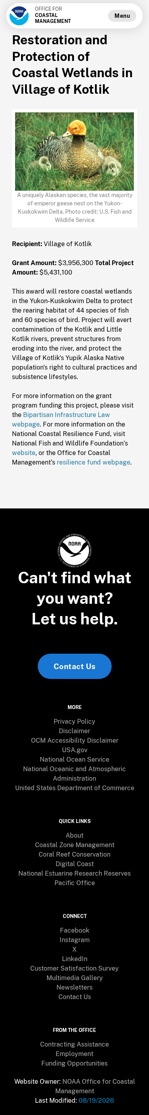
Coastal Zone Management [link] (74, 845)
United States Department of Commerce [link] (74, 788)
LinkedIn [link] (74, 959)
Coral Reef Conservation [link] (74, 854)
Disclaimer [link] (74, 731)
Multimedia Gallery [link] (74, 978)
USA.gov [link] (74, 750)
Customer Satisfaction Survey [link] (74, 968)
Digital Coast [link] (75, 864)
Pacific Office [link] (74, 883)
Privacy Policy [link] (74, 721)
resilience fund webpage (93, 462)
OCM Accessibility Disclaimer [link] (74, 740)
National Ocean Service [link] (74, 759)
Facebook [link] (74, 930)
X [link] (74, 949)
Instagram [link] (75, 940)
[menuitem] (74, 721)
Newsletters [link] (74, 987)
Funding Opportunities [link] (74, 1063)
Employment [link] (74, 1054)
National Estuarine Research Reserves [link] (74, 873)
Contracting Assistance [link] (74, 1044)
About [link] (74, 835)
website (23, 453)
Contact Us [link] (75, 666)
